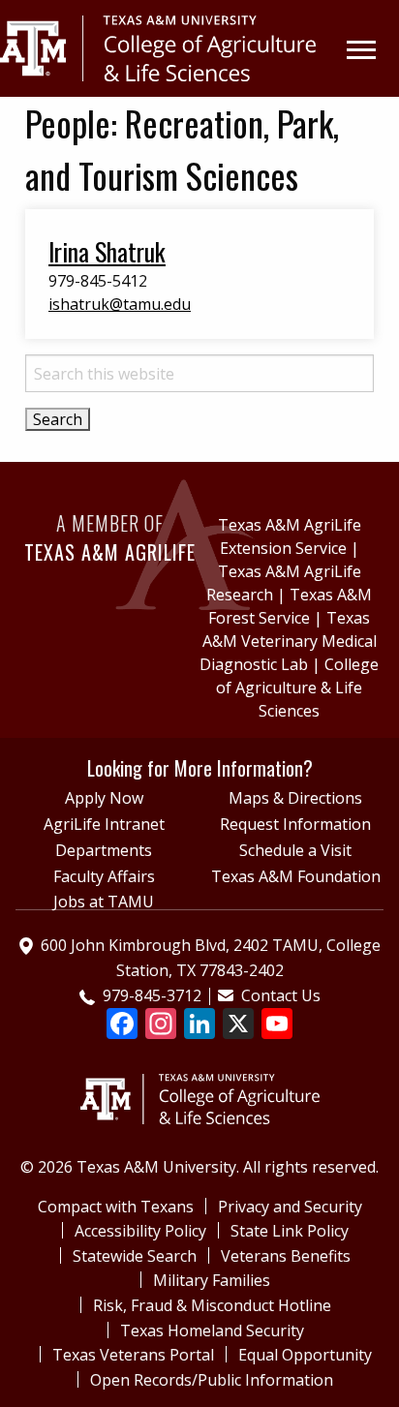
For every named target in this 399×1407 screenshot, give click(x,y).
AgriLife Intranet (104, 824)
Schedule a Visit (295, 850)
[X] (238, 1025)
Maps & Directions (295, 798)
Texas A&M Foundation (296, 876)
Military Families (211, 1280)
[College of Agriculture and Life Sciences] (200, 1081)
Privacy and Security (290, 1206)
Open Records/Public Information (211, 1380)
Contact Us (281, 995)
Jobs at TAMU (103, 901)
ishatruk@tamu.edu (119, 304)
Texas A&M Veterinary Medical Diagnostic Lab (288, 641)
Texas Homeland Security (212, 1330)
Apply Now (104, 798)
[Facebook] (122, 1025)
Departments (103, 850)
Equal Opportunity (305, 1354)
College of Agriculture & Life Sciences (297, 687)
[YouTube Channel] (277, 1025)
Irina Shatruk (107, 250)
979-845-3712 (152, 995)
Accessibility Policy (140, 1230)
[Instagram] (160, 1025)
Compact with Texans (116, 1206)
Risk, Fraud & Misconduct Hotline (212, 1305)
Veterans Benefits (286, 1256)
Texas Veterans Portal (133, 1354)
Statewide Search (135, 1256)
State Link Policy (289, 1230)
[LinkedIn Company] (199, 1025)
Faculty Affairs (104, 876)
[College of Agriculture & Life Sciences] (158, 46)
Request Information (295, 824)
